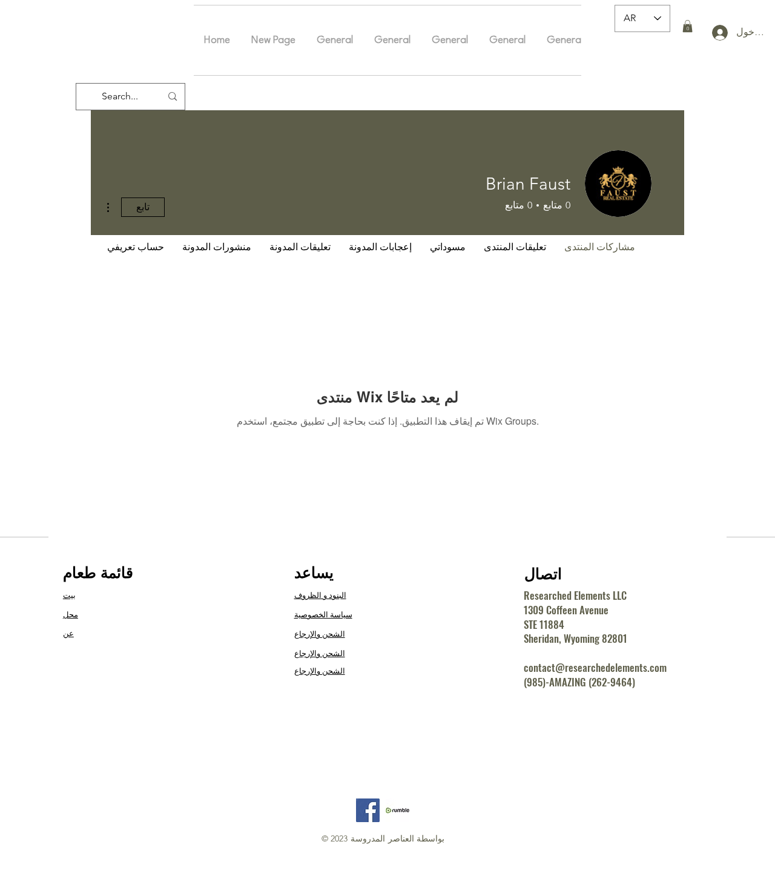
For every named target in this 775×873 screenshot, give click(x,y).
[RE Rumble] (397, 810)
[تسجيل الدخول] (714, 32)
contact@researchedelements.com (595, 667)
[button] (687, 26)
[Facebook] (368, 810)
